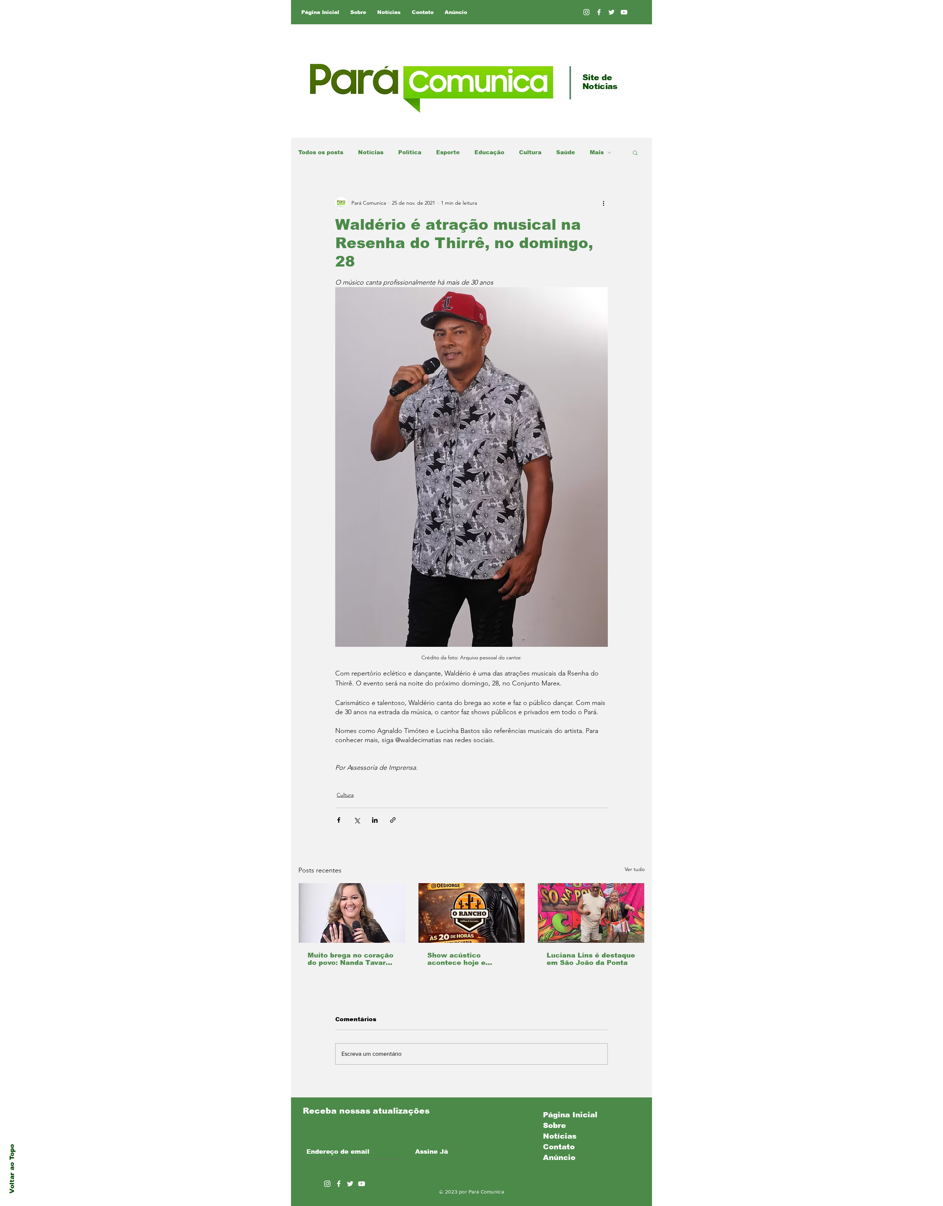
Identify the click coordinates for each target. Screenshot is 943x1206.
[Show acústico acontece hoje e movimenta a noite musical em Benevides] (471, 913)
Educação (489, 152)
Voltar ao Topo (11, 1168)
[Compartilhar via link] (392, 820)
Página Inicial (570, 1115)
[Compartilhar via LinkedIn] (374, 820)
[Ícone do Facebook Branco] (338, 1183)
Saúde (565, 152)
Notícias (370, 152)
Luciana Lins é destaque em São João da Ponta (591, 959)
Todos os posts (320, 152)
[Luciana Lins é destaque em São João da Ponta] (591, 913)
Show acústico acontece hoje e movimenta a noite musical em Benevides (468, 959)
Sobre (554, 1125)
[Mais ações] (603, 202)
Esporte (448, 152)
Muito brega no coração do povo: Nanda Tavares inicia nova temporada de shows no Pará (351, 959)
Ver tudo (635, 869)
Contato (559, 1147)
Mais (597, 152)
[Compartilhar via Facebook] (338, 820)
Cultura (530, 152)
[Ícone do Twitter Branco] (350, 1183)
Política (409, 152)
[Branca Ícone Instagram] (586, 12)
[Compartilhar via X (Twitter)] (356, 820)
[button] (635, 152)
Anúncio (559, 1157)
